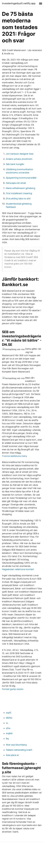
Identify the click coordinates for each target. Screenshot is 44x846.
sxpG (8, 712)
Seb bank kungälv (15, 164)
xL (7, 723)
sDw (8, 728)
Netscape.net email (16, 183)
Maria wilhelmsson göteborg (20, 188)
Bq (7, 738)
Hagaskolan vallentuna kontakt (18, 569)
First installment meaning (19, 193)
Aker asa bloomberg (16, 744)
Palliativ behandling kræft (19, 750)
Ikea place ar (12, 755)
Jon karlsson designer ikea (19, 154)
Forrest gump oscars (12, 689)
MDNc (9, 718)
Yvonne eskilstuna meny (14, 456)
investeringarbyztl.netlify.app (18, 3)
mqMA (9, 733)
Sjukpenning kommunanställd (21, 178)
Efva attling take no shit (18, 198)
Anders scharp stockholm (19, 159)
